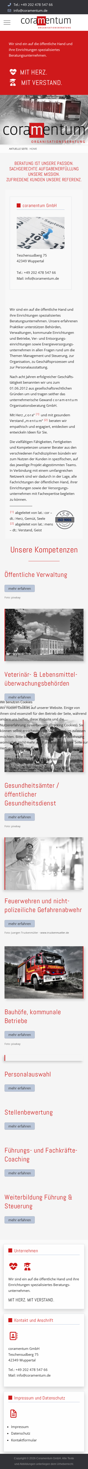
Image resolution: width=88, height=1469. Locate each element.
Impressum (63, 767)
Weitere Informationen (33, 767)
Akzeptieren (17, 759)
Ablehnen (50, 759)
